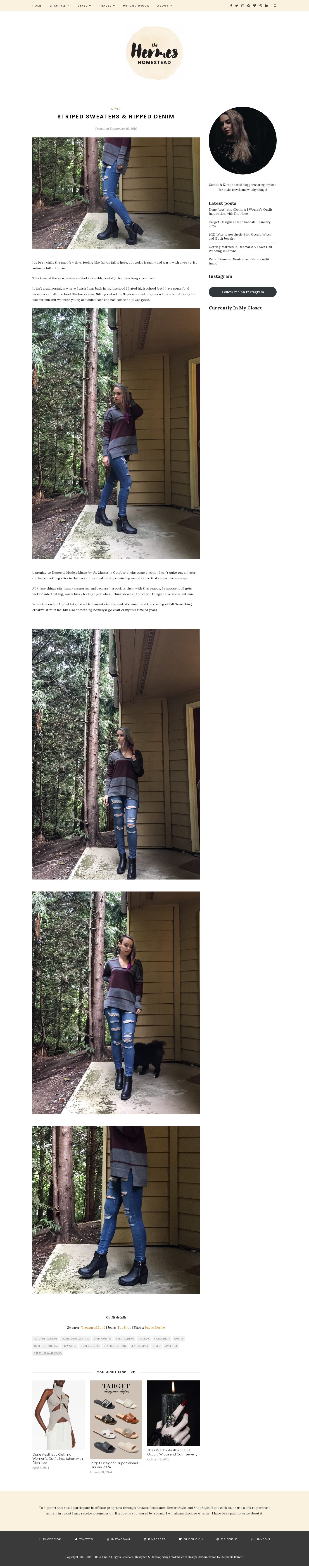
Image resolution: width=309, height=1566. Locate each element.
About (163, 5)
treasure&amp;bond (48, 1353)
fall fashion (125, 1338)
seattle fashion (115, 1346)
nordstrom (162, 1338)
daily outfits (103, 1338)
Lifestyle (58, 5)
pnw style (69, 1346)
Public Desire (155, 1327)
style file (171, 1346)
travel (105, 5)
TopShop (124, 1327)
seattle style (140, 1346)
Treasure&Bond (93, 1327)
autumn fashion (45, 1338)
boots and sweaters (75, 1338)
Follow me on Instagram (243, 292)
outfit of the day (46, 1346)
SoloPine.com (178, 1557)
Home (37, 5)
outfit (178, 1338)
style (82, 5)
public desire (90, 1346)
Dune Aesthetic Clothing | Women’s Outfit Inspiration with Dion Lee (57, 1459)
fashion (144, 1338)
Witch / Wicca (136, 5)
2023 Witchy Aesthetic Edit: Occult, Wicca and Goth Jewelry (172, 1452)
